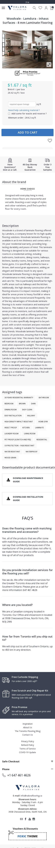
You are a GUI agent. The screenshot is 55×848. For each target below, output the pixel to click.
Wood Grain (10, 457)
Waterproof (31, 451)
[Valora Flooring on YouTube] (30, 819)
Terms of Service (28, 748)
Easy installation (13, 415)
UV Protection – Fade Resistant (19, 445)
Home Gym (43, 421)
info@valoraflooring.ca (31, 795)
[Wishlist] (40, 8)
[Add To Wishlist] (50, 140)
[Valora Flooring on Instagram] (34, 819)
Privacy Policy (27, 741)
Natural (20, 348)
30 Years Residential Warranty (19, 397)
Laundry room (11, 433)
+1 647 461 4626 (19, 775)
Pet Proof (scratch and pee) (18, 439)
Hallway (31, 415)
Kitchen (26, 427)
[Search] (35, 8)
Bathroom (44, 397)
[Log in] (46, 8)
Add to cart (27, 132)
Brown (5, 267)
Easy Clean (27, 409)
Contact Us (27, 734)
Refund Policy (27, 745)
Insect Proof (11, 427)
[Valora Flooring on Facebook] (25, 819)
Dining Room (11, 409)
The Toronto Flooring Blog (27, 731)
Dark (33, 403)
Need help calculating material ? (24, 110)
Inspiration (28, 723)
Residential (42, 439)
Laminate (39, 427)
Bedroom (9, 403)
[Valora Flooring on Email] (21, 819)
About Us (27, 727)
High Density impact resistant (19, 421)
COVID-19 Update (27, 752)
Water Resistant (12, 451)
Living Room (29, 433)
